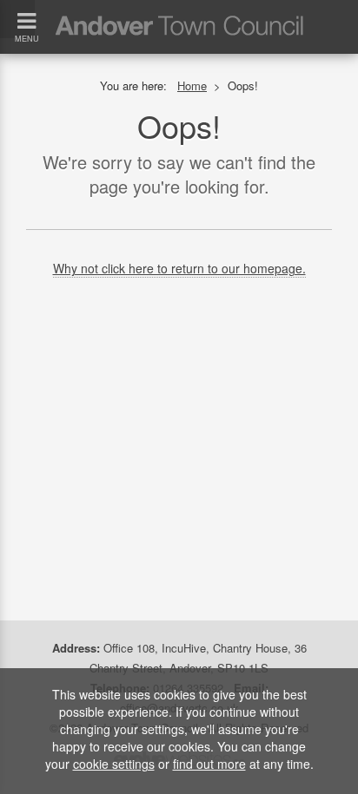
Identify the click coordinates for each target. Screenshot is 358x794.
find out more (209, 763)
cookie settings (114, 763)
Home (192, 85)
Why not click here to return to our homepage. (179, 268)
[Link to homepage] (179, 12)
